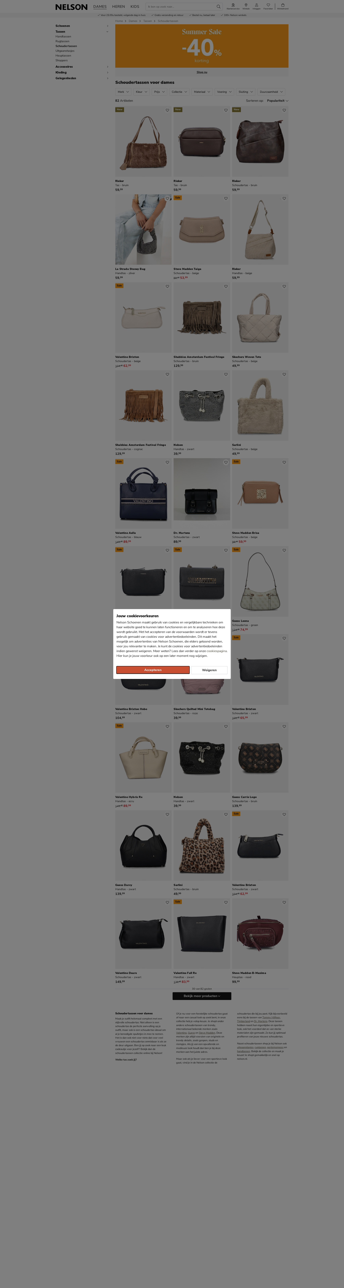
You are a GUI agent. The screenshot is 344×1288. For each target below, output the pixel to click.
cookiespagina (217, 651)
